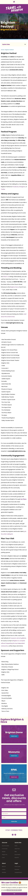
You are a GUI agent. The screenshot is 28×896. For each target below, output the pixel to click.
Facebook (15, 186)
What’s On (6, 276)
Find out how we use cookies (14, 890)
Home (2, 49)
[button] (14, 2)
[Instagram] (12, 834)
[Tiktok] (15, 834)
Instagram (22, 186)
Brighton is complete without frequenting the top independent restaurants (13, 643)
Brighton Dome (14, 287)
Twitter (3, 189)
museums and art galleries (18, 638)
